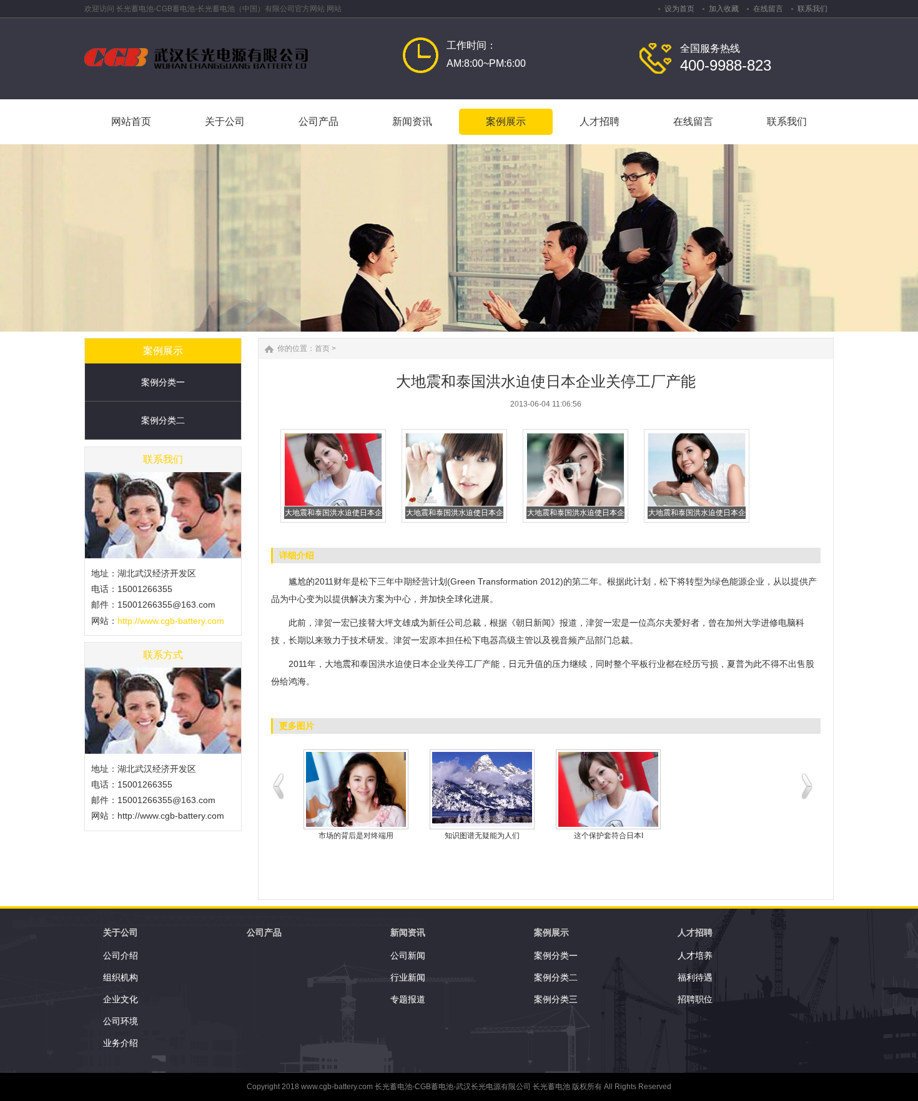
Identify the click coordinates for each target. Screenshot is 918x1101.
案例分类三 (556, 999)
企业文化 (120, 999)
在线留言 (768, 8)
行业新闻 (407, 977)
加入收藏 (724, 8)
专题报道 (407, 999)
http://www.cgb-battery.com (170, 621)
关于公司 (120, 932)
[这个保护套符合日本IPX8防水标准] (608, 789)
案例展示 (551, 932)
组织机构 (120, 977)
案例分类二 (163, 420)
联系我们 (812, 8)
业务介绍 (120, 1043)
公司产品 (264, 932)
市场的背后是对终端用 (355, 835)
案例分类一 (163, 382)
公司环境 (120, 1021)
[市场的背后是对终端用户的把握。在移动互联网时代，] (356, 789)
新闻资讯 (407, 932)
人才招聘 (695, 932)
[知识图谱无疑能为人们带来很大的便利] (482, 789)
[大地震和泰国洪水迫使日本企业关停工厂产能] (333, 504)
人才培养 (695, 955)
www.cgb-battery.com (337, 1086)
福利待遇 (695, 977)
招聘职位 (695, 999)
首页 (322, 348)
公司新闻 (407, 955)
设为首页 (679, 8)
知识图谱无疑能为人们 (482, 835)
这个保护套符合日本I (608, 835)
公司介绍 (120, 955)
